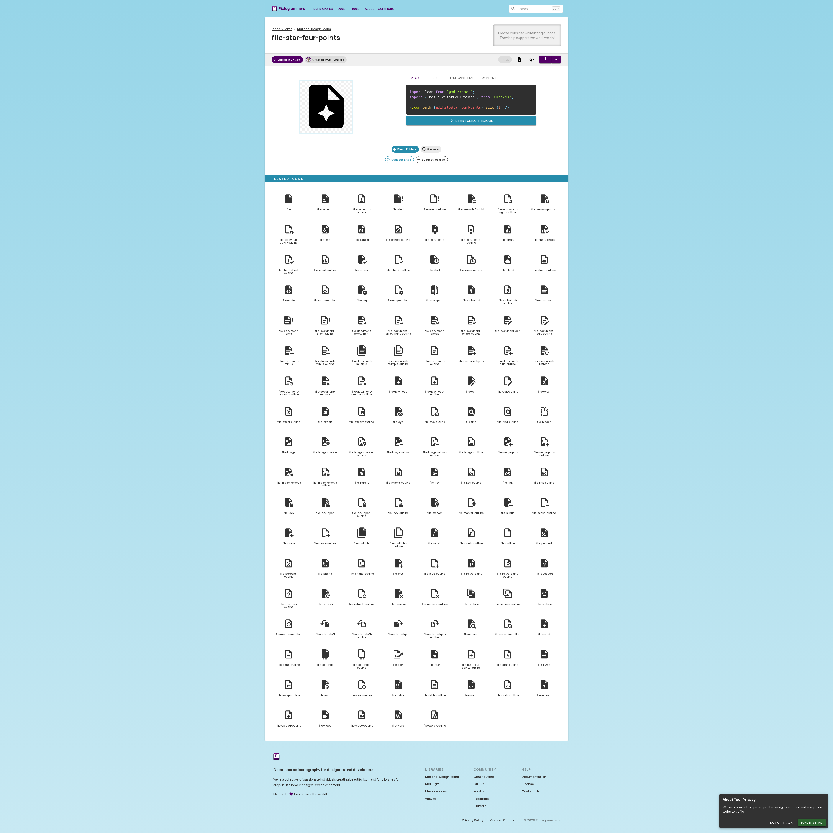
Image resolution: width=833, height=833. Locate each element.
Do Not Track (781, 822)
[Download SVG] (545, 59)
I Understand (812, 822)
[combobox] (534, 8)
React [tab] (416, 78)
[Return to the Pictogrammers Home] (276, 757)
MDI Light (432, 784)
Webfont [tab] (489, 78)
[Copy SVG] (531, 59)
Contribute (386, 9)
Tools (355, 9)
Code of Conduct (503, 820)
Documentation (534, 777)
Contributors (484, 777)
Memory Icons (436, 791)
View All (431, 799)
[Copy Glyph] (519, 59)
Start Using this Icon (474, 120)
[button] (505, 59)
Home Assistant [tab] (462, 78)
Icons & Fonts (323, 9)
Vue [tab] (435, 78)
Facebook (481, 799)
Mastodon (481, 791)
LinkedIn (480, 806)
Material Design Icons (314, 29)
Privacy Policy (472, 820)
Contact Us (530, 791)
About (369, 9)
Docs (341, 9)
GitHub (479, 784)
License (528, 784)
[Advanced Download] (556, 59)
